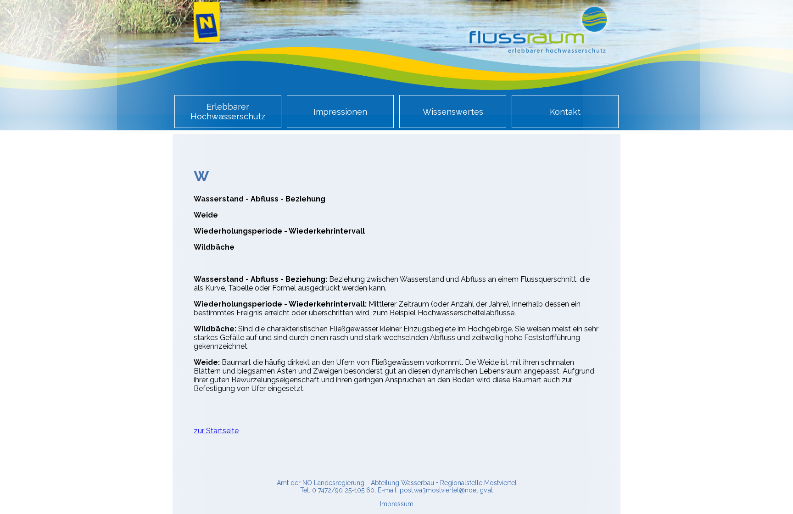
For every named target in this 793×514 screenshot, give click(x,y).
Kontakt (565, 112)
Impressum (396, 504)
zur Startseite (216, 430)
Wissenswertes (453, 112)
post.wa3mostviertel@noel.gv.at (446, 490)
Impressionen (340, 112)
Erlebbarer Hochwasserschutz (227, 111)
